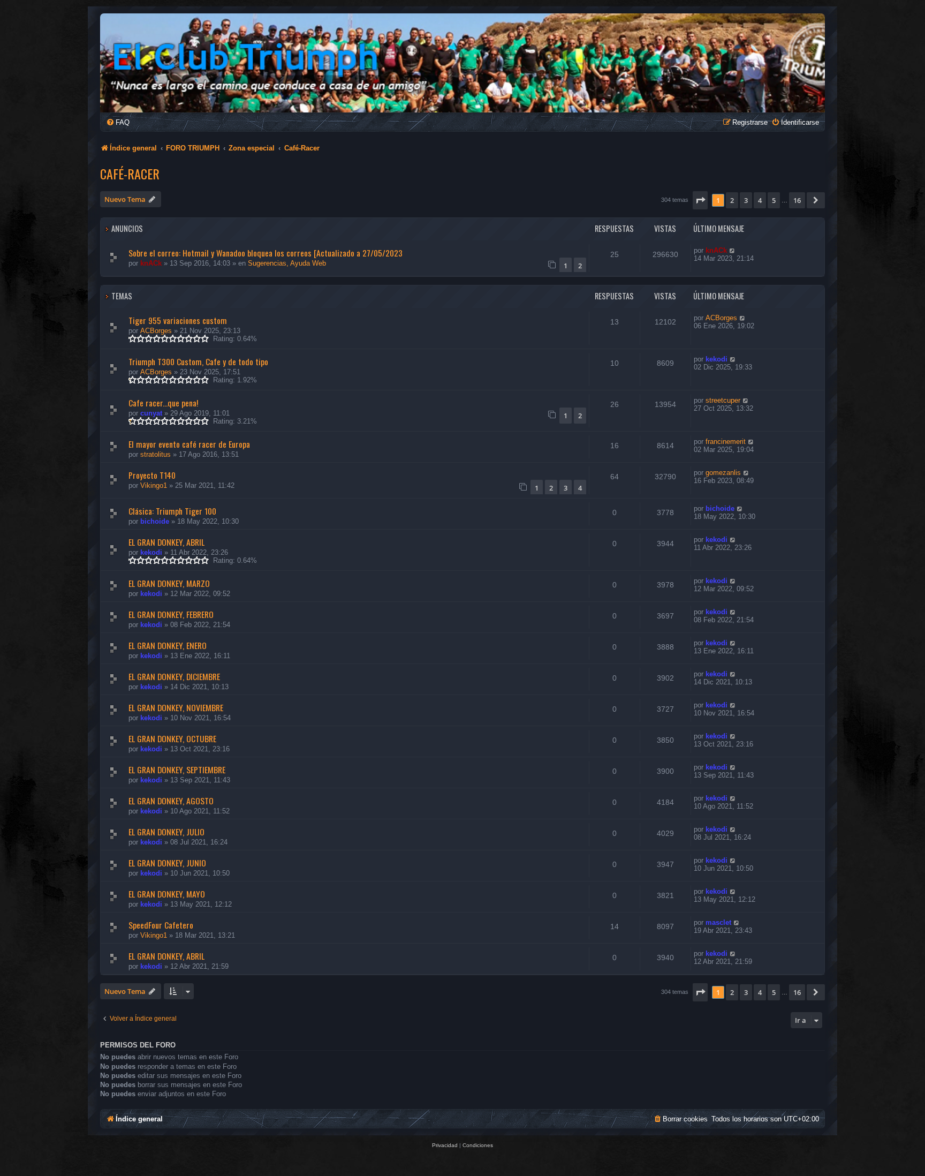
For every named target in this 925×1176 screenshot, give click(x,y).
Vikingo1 (153, 485)
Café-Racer (130, 173)
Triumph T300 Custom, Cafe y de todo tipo (198, 361)
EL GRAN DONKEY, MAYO (166, 893)
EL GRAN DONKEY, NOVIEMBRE (175, 707)
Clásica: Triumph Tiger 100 (172, 510)
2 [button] (732, 200)
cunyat (151, 413)
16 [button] (797, 200)
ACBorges (156, 331)
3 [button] (746, 200)
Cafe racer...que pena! (163, 402)
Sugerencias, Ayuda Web (287, 263)
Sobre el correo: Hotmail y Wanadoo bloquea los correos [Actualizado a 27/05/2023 (265, 252)
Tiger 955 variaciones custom (177, 320)
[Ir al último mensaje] (732, 250)
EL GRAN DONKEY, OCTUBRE (172, 738)
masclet (718, 922)
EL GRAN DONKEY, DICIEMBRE (174, 676)
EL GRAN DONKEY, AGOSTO (171, 800)
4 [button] (760, 200)
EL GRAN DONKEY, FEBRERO (171, 614)
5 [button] (774, 200)
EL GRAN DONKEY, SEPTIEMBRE (176, 769)
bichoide (154, 521)
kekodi (716, 359)
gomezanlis (723, 473)
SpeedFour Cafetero (160, 924)
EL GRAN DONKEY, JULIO (166, 831)
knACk (151, 263)
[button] (700, 200)
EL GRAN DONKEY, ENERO (167, 645)
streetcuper (723, 400)
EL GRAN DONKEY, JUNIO (167, 862)
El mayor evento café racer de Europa (189, 444)
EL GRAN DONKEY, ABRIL (166, 542)
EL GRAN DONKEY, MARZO (169, 583)
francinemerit (726, 442)
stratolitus (155, 454)
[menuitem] (118, 122)
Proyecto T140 (152, 475)
